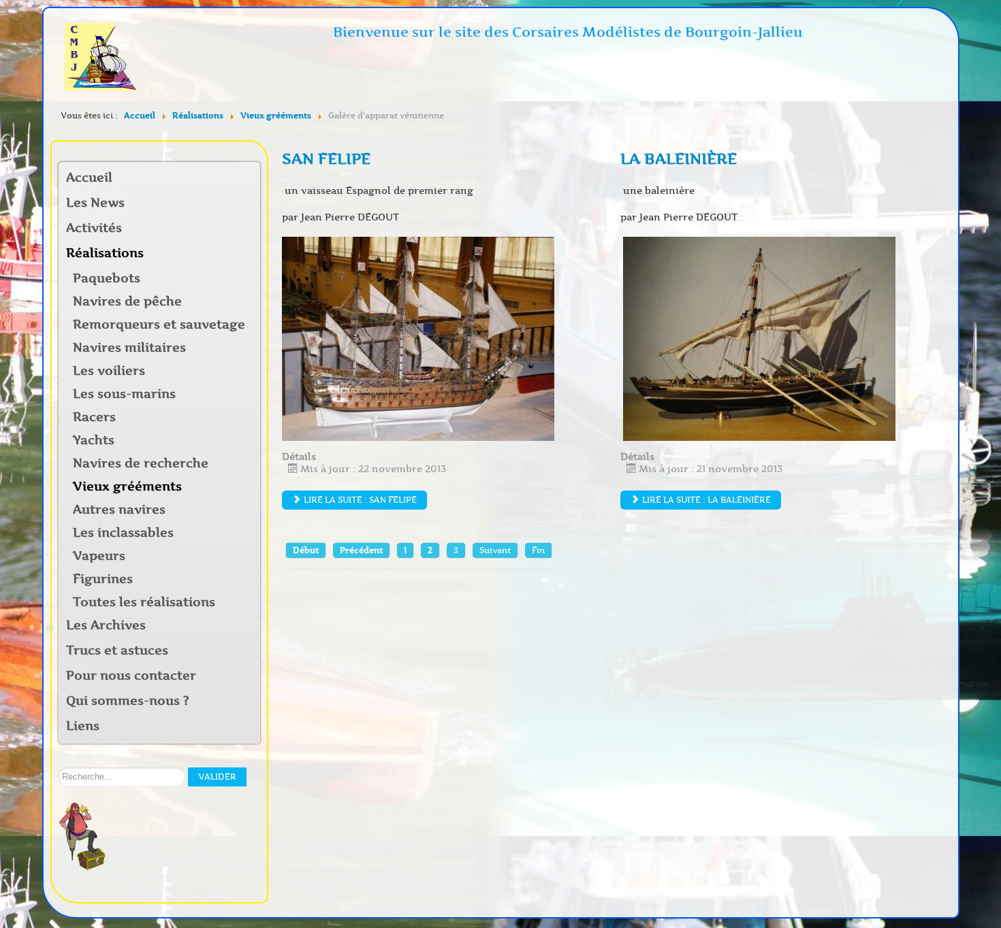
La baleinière (678, 159)
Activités (94, 227)
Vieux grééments (127, 486)
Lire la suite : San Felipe (359, 500)
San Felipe (326, 159)
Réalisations (105, 253)
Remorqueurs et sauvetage (159, 324)
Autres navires (119, 509)
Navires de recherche (140, 463)
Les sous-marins (124, 393)
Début (306, 550)
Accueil (89, 177)
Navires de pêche (127, 301)
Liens (82, 725)
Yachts (93, 440)
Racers (94, 417)
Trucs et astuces (117, 650)
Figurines (103, 578)
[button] (249, 229)
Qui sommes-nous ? (127, 700)
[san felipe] (418, 338)
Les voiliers (109, 370)
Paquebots (106, 278)
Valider (217, 777)
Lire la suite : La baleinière (705, 500)
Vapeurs (99, 555)
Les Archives (106, 625)
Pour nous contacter (131, 675)
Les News (95, 202)
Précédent (361, 550)
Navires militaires (129, 347)
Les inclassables (123, 532)
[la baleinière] (759, 338)
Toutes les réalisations (144, 602)
